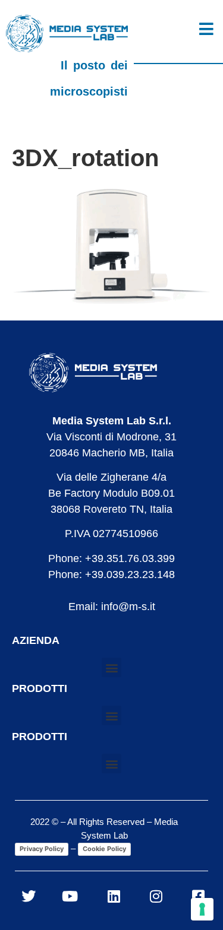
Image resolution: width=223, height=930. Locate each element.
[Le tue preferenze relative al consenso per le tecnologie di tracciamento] (202, 909)
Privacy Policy (42, 849)
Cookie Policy (104, 849)
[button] (111, 667)
